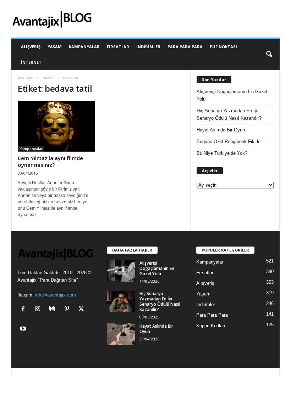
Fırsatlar (118, 46)
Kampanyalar (84, 46)
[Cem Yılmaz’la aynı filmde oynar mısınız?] (56, 126)
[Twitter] (82, 309)
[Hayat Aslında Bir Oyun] (121, 334)
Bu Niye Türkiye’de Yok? (222, 153)
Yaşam (55, 46)
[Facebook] (24, 309)
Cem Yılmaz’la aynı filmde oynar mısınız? (50, 161)
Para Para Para (185, 46)
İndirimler (148, 46)
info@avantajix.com (55, 295)
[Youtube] (24, 329)
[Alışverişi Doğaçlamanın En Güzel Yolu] (121, 271)
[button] (269, 54)
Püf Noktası (223, 46)
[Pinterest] (68, 309)
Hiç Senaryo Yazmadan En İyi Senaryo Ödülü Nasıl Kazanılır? (229, 114)
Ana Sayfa (26, 77)
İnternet (31, 62)
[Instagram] (39, 309)
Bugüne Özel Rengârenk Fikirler (229, 141)
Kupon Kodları (210, 325)
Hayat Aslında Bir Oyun (221, 129)
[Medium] (53, 309)
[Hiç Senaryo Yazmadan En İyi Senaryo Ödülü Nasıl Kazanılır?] (121, 301)
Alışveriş (30, 46)
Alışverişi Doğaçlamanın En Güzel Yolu (232, 95)
